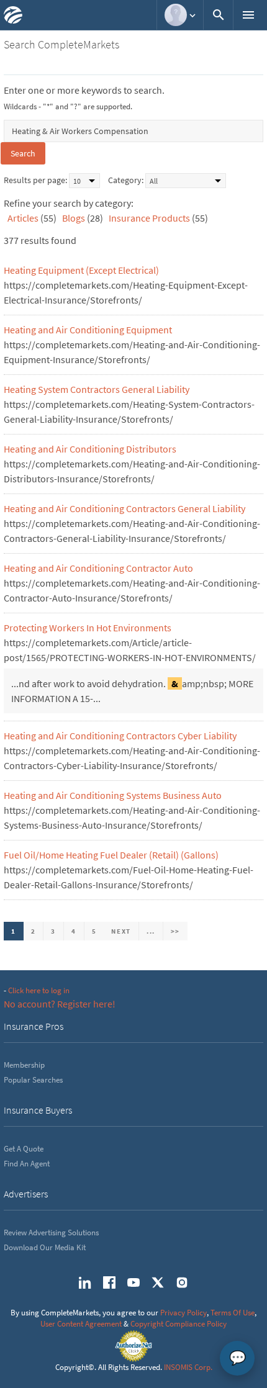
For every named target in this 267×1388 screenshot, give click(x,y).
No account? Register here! (59, 1004)
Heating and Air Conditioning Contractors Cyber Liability (120, 735)
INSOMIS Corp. (188, 1367)
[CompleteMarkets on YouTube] (133, 1282)
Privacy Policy (183, 1312)
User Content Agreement (81, 1323)
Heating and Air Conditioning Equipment (88, 329)
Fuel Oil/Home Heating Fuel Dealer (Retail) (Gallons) (111, 855)
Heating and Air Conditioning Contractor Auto (98, 568)
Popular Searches (33, 1080)
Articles (22, 218)
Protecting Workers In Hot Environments (87, 627)
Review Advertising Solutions (51, 1232)
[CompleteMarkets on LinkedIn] (85, 1282)
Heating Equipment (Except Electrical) (81, 270)
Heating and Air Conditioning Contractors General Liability (124, 508)
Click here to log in (39, 990)
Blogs (73, 218)
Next (121, 931)
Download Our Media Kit (45, 1247)
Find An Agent (27, 1163)
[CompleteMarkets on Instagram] (182, 1282)
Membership (24, 1065)
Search (23, 153)
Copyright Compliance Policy (178, 1323)
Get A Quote (23, 1148)
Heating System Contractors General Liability (96, 389)
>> (175, 931)
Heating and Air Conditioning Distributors (90, 449)
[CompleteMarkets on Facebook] (109, 1282)
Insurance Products (149, 218)
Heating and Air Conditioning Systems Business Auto (113, 795)
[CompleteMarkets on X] (158, 1282)
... (151, 931)
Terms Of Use (232, 1312)
